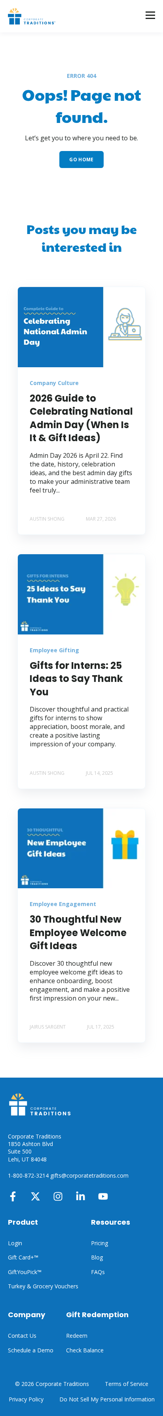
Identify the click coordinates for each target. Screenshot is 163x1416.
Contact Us (22, 1335)
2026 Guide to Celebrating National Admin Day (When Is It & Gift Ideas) (81, 418)
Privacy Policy (26, 1399)
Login (15, 1243)
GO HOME (81, 159)
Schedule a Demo (30, 1350)
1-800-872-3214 (28, 1175)
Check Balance (85, 1350)
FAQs (98, 1272)
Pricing (99, 1243)
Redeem (76, 1335)
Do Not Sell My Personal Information (107, 1399)
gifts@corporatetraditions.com (89, 1175)
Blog (97, 1257)
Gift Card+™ (23, 1257)
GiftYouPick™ (25, 1272)
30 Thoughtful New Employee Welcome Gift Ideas (78, 932)
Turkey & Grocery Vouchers (43, 1286)
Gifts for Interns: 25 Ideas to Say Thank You (76, 679)
